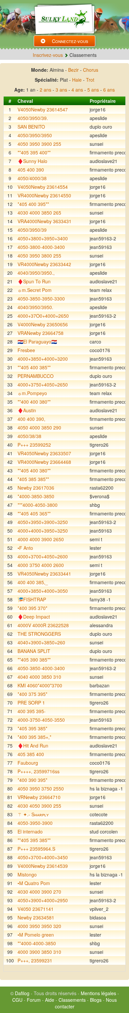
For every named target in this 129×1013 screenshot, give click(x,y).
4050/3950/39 (32, 229)
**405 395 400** (34, 152)
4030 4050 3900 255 (39, 805)
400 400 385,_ (33, 582)
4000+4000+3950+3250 (43, 530)
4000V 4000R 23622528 (43, 625)
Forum (34, 999)
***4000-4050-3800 (38, 505)
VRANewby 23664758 (41, 333)
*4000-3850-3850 (36, 496)
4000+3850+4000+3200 (43, 358)
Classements (72, 999)
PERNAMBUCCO (36, 376)
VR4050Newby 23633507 (44, 453)
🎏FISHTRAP (32, 599)
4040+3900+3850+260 (41, 642)
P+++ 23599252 (34, 444)
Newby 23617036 (36, 487)
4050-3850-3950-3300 (41, 298)
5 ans (93, 89)
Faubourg (28, 762)
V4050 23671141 (36, 909)
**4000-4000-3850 (37, 943)
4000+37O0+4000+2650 (43, 315)
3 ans (61, 89)
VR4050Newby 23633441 (44, 573)
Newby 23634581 (36, 917)
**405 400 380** (34, 470)
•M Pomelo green (36, 934)
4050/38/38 (29, 436)
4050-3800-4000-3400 (41, 247)
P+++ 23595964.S (36, 848)
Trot (90, 79)
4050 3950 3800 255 (39, 255)
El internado (30, 831)
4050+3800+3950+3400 (43, 238)
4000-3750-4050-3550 (41, 719)
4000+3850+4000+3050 (43, 591)
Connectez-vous (70, 41)
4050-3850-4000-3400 (41, 668)
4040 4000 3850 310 (39, 676)
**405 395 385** (34, 840)
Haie (77, 79)
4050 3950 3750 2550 (41, 788)
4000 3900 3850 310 (39, 952)
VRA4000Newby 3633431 (44, 221)
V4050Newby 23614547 (43, 109)
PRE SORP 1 (31, 702)
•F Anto (25, 548)
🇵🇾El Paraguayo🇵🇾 (37, 341)
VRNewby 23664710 (39, 797)
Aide (49, 999)
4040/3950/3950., (36, 272)
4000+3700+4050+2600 (43, 556)
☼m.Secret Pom (35, 290)
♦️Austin (27, 410)
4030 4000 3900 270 (39, 891)
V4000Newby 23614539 (43, 866)
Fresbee (26, 350)
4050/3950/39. (33, 118)
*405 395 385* (32, 728)
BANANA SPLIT (34, 651)
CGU (17, 999)
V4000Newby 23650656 (43, 324)
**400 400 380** (34, 401)
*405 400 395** (33, 204)
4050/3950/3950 (35, 135)
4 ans (77, 89)
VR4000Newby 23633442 (44, 264)
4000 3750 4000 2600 (41, 565)
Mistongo (27, 874)
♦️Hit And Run (33, 745)
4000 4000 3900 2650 (41, 539)
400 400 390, (31, 419)
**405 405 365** (34, 513)
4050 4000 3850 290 (39, 427)
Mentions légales (98, 993)
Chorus (90, 69)
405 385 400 (31, 754)
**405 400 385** (34, 367)
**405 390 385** (34, 659)
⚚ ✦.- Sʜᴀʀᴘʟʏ (33, 814)
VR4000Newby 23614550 (44, 195)
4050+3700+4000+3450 (43, 857)
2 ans (45, 89)
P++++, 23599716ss (39, 771)
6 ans (109, 89)
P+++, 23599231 (35, 960)
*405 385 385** (33, 479)
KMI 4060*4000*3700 (40, 685)
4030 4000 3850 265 (39, 212)
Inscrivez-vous (48, 55)
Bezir (73, 69)
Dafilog (22, 993)
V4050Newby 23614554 (43, 186)
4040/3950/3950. (35, 307)
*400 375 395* (32, 694)
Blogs (96, 999)
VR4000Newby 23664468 (44, 462)
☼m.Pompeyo (32, 393)
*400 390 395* (32, 780)
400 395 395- (32, 711)
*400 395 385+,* (34, 737)
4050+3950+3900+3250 (43, 522)
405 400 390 (31, 169)
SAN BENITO (31, 126)
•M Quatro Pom (34, 883)
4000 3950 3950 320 (39, 926)
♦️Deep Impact (34, 616)
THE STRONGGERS (39, 633)
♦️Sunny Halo (32, 161)
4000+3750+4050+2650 (43, 384)
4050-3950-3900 (35, 823)
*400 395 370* (32, 608)
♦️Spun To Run (34, 281)
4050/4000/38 (32, 178)
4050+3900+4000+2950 (43, 900)
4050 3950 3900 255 (39, 144)
